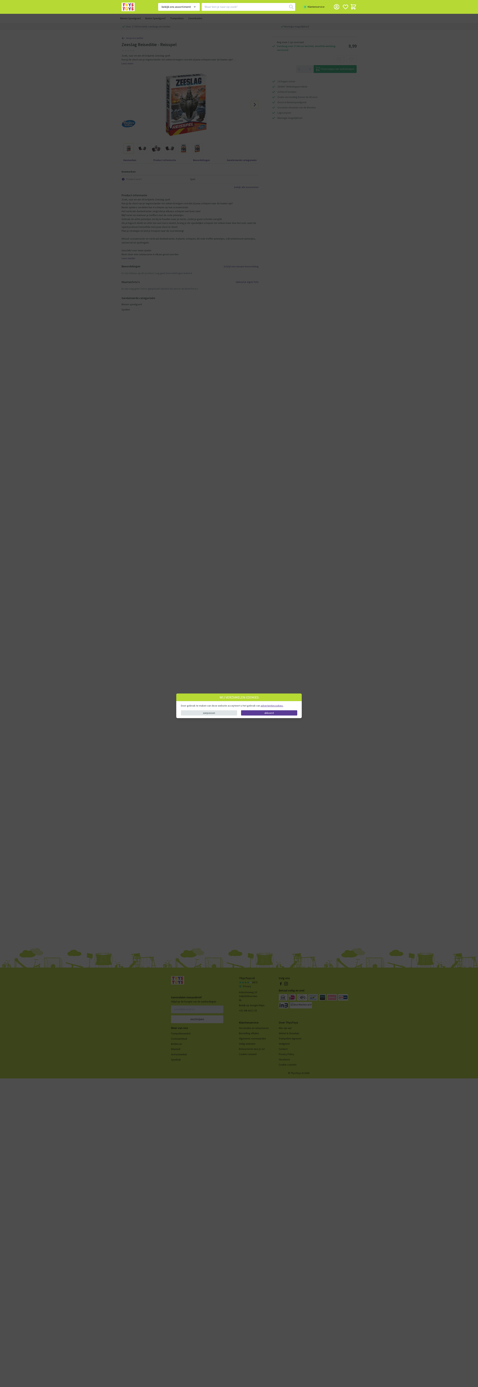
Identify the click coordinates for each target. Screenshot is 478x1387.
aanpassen (209, 713)
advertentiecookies (272, 705)
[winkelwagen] (353, 7)
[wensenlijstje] (345, 7)
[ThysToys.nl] (135, 7)
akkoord (269, 713)
